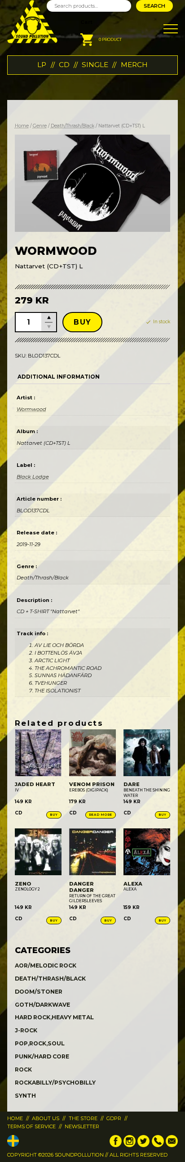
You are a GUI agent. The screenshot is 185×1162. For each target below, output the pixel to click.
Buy (82, 322)
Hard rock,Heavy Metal (54, 1017)
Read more (100, 815)
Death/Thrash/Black (72, 126)
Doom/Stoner (38, 991)
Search (154, 6)
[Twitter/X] (143, 1145)
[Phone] (158, 1145)
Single (95, 64)
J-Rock (26, 1030)
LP (41, 64)
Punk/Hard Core (42, 1056)
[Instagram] (129, 1145)
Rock (23, 1069)
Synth (25, 1095)
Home (22, 126)
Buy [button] (54, 815)
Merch (134, 64)
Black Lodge (33, 477)
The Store (83, 1118)
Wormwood (31, 409)
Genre (40, 126)
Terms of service (31, 1126)
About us (45, 1118)
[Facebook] (116, 1145)
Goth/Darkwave (42, 1004)
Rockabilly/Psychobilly (55, 1082)
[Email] (172, 1145)
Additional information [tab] (59, 377)
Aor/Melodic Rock (45, 965)
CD (64, 64)
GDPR (113, 1118)
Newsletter (82, 1126)
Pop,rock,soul (40, 1043)
